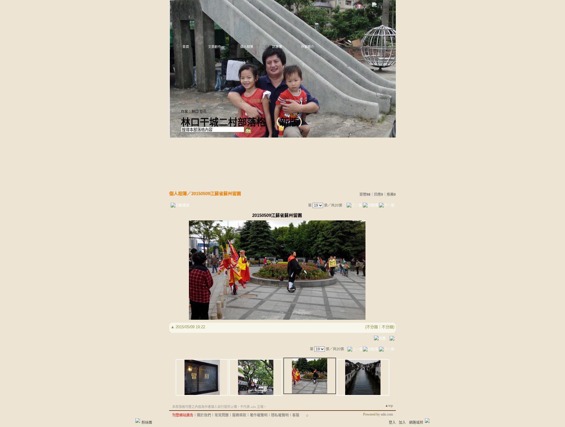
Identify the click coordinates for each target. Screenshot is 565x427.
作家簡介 (307, 46)
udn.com (387, 414)
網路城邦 (385, 4)
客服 (295, 415)
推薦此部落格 (210, 101)
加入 (402, 423)
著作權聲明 (258, 415)
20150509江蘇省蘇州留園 (216, 193)
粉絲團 (147, 423)
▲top (389, 405)
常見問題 (222, 415)
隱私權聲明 (280, 415)
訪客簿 (277, 46)
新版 (289, 122)
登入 (392, 423)
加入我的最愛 (235, 101)
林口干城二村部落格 (223, 122)
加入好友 (188, 101)
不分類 (372, 327)
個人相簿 (246, 46)
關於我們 (204, 415)
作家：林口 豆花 (194, 112)
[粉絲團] (137, 420)
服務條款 (239, 415)
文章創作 (214, 46)
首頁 (185, 46)
